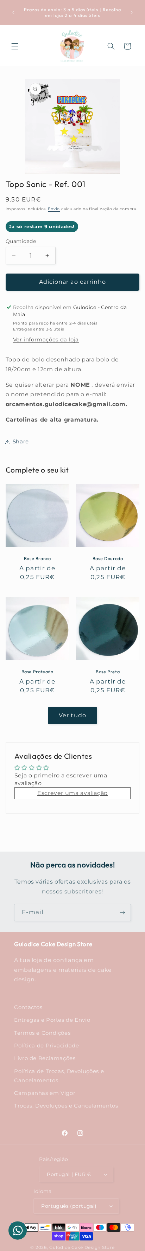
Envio (54, 209)
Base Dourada (108, 559)
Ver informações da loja (46, 339)
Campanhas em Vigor (44, 1093)
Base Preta (108, 671)
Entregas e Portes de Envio (52, 1020)
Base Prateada (37, 671)
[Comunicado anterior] (13, 12)
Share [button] (21, 441)
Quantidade (21, 241)
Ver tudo (72, 715)
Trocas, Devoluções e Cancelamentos (66, 1106)
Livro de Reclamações (45, 1058)
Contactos (28, 1007)
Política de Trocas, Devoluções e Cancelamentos (59, 1076)
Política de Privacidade (46, 1045)
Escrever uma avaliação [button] (72, 793)
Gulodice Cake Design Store (81, 1247)
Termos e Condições (42, 1033)
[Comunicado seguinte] (131, 12)
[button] (15, 46)
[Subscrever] (122, 912)
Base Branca (37, 559)
